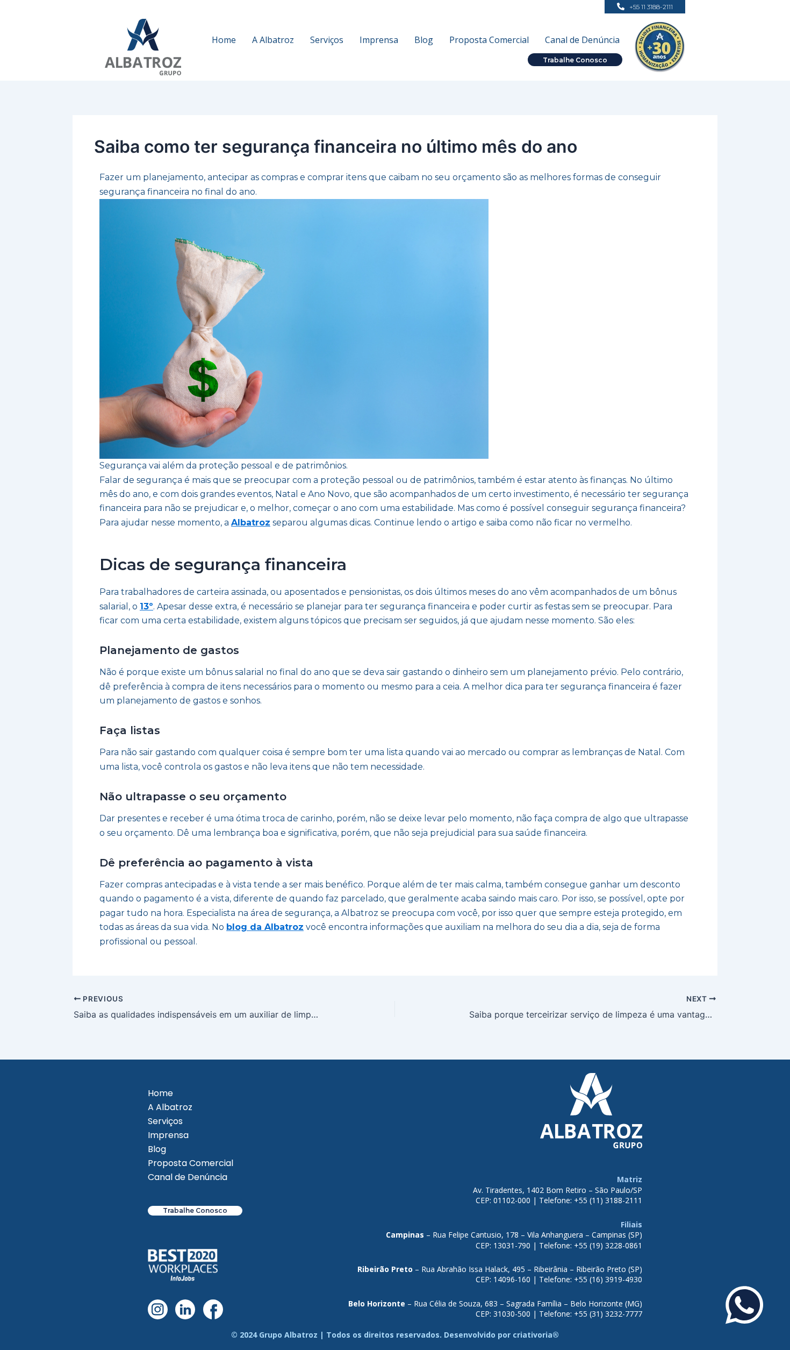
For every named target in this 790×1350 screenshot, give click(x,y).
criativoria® (536, 1335)
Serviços (326, 40)
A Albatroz (273, 40)
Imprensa (379, 40)
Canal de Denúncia (582, 40)
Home (224, 40)
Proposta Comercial (489, 40)
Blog (423, 40)
